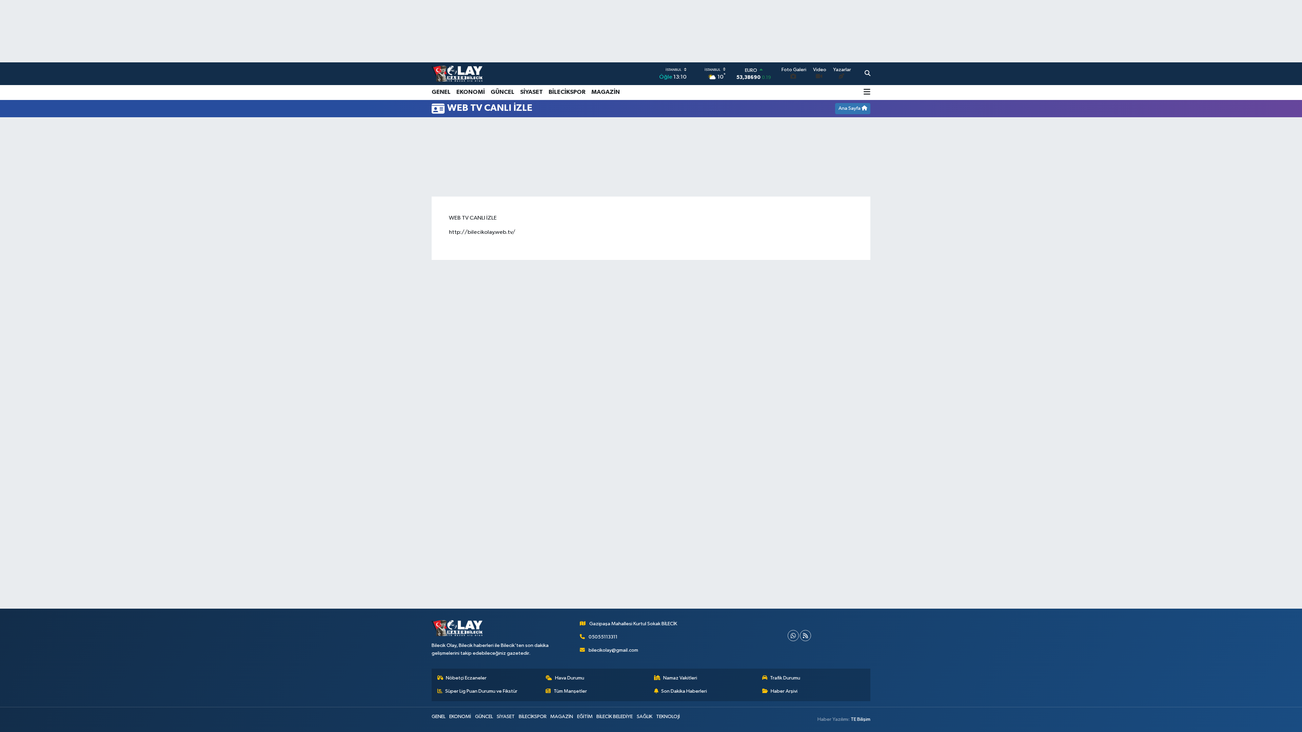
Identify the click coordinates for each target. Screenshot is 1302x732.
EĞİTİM (585, 716)
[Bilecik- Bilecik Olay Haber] (457, 73)
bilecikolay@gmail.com (613, 650)
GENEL (441, 92)
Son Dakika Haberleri (684, 691)
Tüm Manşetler (570, 691)
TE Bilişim (860, 719)
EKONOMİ (470, 92)
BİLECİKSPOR (567, 92)
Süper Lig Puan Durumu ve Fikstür (481, 691)
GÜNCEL (502, 92)
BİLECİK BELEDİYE (614, 716)
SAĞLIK (644, 716)
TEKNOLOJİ (668, 716)
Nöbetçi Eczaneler (466, 677)
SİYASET (531, 92)
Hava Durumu (569, 677)
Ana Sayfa (850, 108)
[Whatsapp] (793, 635)
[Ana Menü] (867, 92)
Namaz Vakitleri (680, 677)
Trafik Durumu (785, 677)
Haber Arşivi (784, 691)
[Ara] (867, 73)
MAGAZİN (605, 92)
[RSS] (805, 635)
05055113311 (603, 636)
